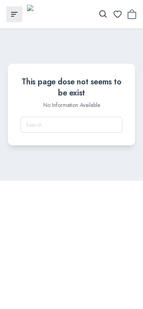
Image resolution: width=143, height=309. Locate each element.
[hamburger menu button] (14, 14)
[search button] (103, 14)
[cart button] (132, 14)
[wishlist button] (117, 14)
